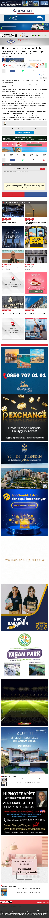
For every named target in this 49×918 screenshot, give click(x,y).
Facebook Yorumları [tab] (35, 194)
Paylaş (12, 71)
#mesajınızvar (9, 124)
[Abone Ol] (42, 75)
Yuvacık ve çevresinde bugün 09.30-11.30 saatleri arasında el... (29, 888)
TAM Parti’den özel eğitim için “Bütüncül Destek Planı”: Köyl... (28, 892)
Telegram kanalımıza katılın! (25, 132)
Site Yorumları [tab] (13, 194)
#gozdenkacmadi (27, 124)
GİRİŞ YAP (43, 168)
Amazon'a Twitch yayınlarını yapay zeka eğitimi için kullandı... (28, 778)
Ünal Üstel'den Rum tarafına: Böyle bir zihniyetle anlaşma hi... (28, 782)
